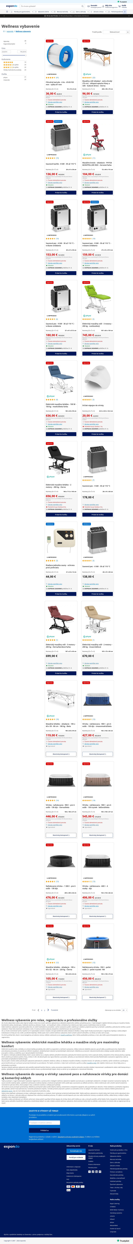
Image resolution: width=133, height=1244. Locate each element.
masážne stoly (91, 1063)
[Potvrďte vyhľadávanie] (82, 6)
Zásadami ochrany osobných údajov (71, 1137)
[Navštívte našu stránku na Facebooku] (93, 1172)
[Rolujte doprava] (129, 16)
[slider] (2, 55)
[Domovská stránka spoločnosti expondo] (4, 31)
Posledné (54, 1010)
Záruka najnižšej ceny (55, 102)
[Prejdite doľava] (4, 16)
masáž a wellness (66, 1035)
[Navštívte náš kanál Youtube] (89, 1172)
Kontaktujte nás (76, 1151)
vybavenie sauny (7, 1091)
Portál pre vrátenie (76, 1157)
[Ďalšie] (48, 1010)
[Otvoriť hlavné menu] (7, 12)
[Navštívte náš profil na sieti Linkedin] (96, 1172)
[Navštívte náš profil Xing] (100, 1172)
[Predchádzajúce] (38, 1010)
